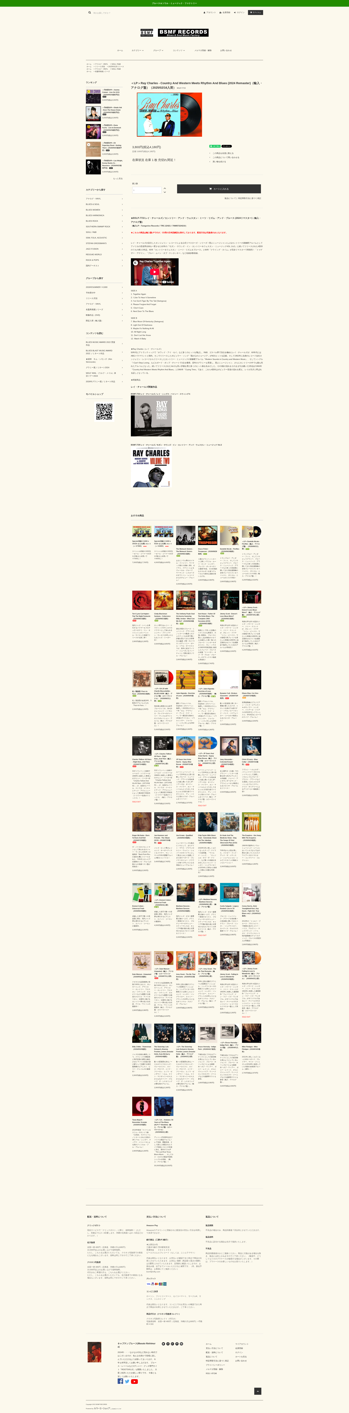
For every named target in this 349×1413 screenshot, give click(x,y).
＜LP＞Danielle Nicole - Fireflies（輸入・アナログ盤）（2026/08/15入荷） (251, 545)
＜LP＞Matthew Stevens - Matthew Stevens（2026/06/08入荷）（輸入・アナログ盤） (207, 903)
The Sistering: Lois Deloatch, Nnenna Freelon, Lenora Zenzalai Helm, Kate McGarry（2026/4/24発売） (163, 1052)
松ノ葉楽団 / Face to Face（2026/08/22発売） (141, 692)
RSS (208, 1373)
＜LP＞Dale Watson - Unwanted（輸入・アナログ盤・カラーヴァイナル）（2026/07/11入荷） (163, 972)
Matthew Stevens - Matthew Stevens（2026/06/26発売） (183, 908)
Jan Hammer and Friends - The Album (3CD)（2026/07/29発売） (162, 839)
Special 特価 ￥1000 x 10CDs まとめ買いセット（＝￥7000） (141, 543)
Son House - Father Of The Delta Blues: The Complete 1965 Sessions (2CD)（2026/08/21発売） (206, 619)
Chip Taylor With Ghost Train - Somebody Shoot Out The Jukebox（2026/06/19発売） (207, 839)
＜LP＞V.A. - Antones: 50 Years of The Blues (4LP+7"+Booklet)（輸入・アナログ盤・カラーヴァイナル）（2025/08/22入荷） (163, 1126)
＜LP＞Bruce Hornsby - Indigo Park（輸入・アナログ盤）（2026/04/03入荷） (229, 1046)
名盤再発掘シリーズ (102, 71)
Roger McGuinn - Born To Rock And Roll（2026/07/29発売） (140, 837)
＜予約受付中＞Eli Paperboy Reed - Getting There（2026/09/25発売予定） (112, 146)
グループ (157, 50)
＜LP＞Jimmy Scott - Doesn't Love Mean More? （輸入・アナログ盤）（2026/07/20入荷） (251, 611)
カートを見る (241, 1357)
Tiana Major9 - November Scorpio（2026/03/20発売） (139, 1122)
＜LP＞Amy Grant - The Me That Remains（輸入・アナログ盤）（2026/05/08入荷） (207, 972)
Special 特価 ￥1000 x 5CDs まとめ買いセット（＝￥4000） (163, 543)
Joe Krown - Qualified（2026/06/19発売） (184, 836)
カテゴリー (136, 50)
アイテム (257, 12)
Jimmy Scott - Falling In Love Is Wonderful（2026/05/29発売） (229, 976)
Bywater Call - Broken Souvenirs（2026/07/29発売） (229, 695)
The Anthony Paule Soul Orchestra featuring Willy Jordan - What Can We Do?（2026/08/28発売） (185, 619)
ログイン (241, 12)
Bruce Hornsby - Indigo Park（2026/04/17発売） (207, 1048)
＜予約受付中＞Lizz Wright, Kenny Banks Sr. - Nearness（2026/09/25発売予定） (112, 164)
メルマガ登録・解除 (203, 50)
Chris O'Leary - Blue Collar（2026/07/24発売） (250, 762)
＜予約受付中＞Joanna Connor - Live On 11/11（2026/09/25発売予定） (111, 92)
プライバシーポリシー (215, 1365)
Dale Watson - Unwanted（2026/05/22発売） (141, 975)
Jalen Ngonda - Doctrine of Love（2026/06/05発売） (185, 695)
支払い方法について (214, 1348)
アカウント (211, 12)
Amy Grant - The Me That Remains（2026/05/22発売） (185, 976)
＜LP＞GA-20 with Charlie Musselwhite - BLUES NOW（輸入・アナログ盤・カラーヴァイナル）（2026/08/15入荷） (163, 695)
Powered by (89, 1408)
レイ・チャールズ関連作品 (144, 387)
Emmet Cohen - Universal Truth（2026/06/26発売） (139, 908)
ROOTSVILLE (127, 1369)
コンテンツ (177, 50)
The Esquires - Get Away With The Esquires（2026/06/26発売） (251, 837)
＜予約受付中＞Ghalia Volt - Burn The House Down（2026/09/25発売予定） (112, 110)
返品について (230, 198)
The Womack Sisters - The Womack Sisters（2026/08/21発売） (184, 551)
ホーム (120, 50)
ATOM (214, 1373)
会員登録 (226, 12)
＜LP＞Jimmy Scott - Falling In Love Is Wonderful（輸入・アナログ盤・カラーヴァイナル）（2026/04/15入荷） (251, 973)
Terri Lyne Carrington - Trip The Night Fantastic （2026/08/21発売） (141, 616)
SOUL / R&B (116, 64)
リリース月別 (100, 67)
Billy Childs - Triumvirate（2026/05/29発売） (141, 1048)
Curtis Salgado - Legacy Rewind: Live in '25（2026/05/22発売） (229, 908)
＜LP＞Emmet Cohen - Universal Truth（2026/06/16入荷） (163, 902)
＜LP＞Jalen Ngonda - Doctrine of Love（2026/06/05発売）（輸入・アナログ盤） (207, 692)
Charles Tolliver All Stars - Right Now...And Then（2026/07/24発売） (141, 762)
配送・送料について (214, 1352)
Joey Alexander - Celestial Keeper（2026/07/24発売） (227, 762)
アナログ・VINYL (101, 64)
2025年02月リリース (116, 67)
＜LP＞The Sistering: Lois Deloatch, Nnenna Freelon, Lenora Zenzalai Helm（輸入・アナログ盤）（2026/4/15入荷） (185, 1052)
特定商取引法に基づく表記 (249, 198)
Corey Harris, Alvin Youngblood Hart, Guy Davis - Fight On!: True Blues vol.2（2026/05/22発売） (251, 911)
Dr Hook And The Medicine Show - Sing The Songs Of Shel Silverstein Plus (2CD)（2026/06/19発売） (228, 840)
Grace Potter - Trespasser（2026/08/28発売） (207, 551)
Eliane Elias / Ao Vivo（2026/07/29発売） (250, 694)
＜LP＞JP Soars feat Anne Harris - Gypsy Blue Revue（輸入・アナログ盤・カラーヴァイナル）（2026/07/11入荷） (207, 758)
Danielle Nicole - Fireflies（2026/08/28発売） (229, 550)
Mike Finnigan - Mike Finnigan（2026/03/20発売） (251, 1049)
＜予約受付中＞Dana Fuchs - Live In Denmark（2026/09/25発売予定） (111, 127)
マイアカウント (242, 1344)
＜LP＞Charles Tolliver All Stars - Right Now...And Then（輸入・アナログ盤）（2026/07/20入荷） (163, 759)
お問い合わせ (226, 50)
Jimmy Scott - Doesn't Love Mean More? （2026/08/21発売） (228, 616)
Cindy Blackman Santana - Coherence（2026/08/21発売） (162, 616)
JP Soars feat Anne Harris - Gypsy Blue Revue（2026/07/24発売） (184, 763)
